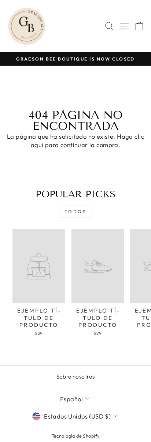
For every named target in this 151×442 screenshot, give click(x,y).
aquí (37, 145)
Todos (76, 211)
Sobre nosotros (75, 376)
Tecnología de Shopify (76, 436)
